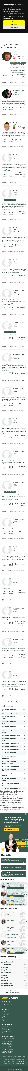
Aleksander (16, 358)
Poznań (12, 1063)
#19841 (15, 192)
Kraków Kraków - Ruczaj (11, 937)
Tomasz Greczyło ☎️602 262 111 (18, 57)
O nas (3, 1011)
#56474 (15, 92)
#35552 (15, 521)
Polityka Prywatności (17, 1069)
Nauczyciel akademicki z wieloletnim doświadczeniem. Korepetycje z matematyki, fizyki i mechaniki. (13, 399)
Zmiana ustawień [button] (14, 27)
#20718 (15, 609)
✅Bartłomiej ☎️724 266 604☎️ (19, 127)
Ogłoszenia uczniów (6, 1031)
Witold (15, 326)
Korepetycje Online (20, 1061)
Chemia (5, 967)
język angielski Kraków (7, 1044)
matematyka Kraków (7, 1041)
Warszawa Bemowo (11, 915)
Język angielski (8, 962)
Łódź (9, 1063)
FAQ (3, 1033)
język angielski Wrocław (7, 1049)
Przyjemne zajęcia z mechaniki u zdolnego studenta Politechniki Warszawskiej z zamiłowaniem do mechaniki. (13, 650)
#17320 (15, 548)
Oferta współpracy (6, 1026)
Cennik (3, 1028)
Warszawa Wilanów (11, 894)
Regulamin (9, 1069)
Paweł (8, 885)
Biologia (9, 883)
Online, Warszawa (20, 108)
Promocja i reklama (6, 1029)
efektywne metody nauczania (12, 335)
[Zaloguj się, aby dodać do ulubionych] (10, 52)
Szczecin (17, 1063)
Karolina (15, 422)
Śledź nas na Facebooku (14, 992)
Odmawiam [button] (14, 24)
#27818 (15, 673)
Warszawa (20, 174)
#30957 (15, 580)
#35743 (15, 156)
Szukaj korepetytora (6, 1013)
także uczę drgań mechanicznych (13, 528)
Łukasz (15, 94)
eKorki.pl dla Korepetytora (11, 829)
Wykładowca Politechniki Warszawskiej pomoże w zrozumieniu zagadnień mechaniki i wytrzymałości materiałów (13, 462)
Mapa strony (5, 1018)
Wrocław (14, 1065)
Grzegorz (16, 194)
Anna (14, 523)
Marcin (15, 582)
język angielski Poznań (7, 1051)
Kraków (8, 886)
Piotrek (15, 263)
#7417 (15, 453)
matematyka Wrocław (7, 1052)
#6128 (15, 484)
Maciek (15, 231)
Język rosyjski (7, 983)
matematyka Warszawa (7, 1040)
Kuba (14, 550)
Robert (15, 643)
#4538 (15, 261)
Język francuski (8, 978)
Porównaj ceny (5, 1014)
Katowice (9, 930)
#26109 (15, 641)
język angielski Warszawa (8, 1038)
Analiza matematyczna (13, 892)
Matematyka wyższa (12, 934)
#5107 (15, 356)
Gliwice (13, 1061)
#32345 (15, 324)
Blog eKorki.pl (6, 855)
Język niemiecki (8, 970)
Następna (17, 702)
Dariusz (15, 158)
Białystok (5, 1061)
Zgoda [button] (14, 21)
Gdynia (9, 1061)
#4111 (15, 390)
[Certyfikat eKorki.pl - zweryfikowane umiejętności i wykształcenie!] (7, 56)
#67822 (15, 124)
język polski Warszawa (7, 1048)
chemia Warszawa (6, 1043)
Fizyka (5, 975)
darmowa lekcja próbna (10, 199)
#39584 (15, 292)
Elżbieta (15, 611)
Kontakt (4, 1016)
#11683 (15, 420)
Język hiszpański (8, 986)
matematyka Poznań (7, 1046)
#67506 (15, 54)
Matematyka (10, 900)
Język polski (10, 913)
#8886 (15, 229)
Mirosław (16, 455)
